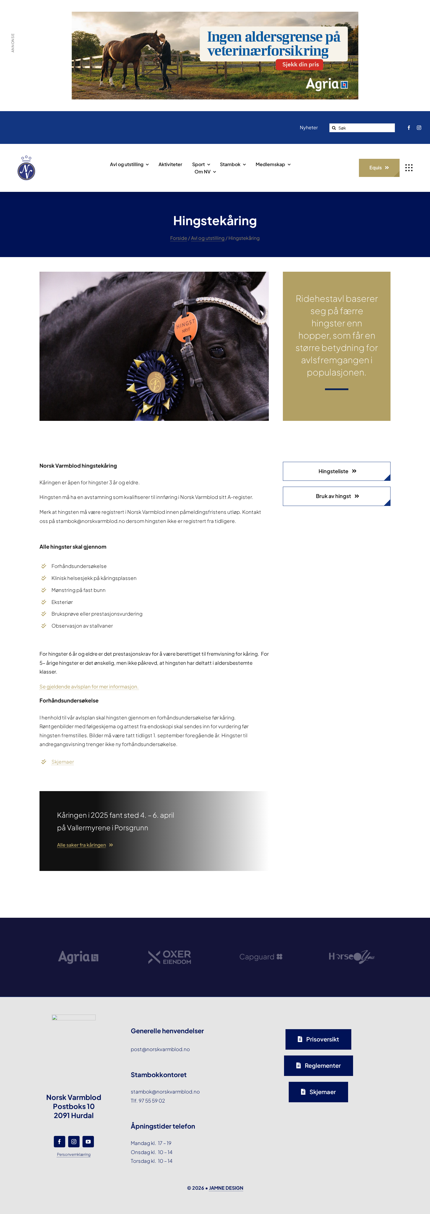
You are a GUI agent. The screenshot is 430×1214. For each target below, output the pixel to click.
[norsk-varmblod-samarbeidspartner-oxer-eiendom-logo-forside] (169, 934)
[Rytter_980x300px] (215, 16)
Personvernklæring (74, 1154)
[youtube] (88, 1141)
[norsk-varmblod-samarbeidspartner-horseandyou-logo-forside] (352, 932)
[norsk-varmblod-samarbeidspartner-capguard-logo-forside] (260, 936)
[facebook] (409, 127)
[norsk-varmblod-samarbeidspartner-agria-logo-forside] (78, 937)
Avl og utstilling (208, 238)
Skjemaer (62, 761)
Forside (178, 238)
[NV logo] (26, 158)
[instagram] (419, 127)
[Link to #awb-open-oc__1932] (408, 167)
